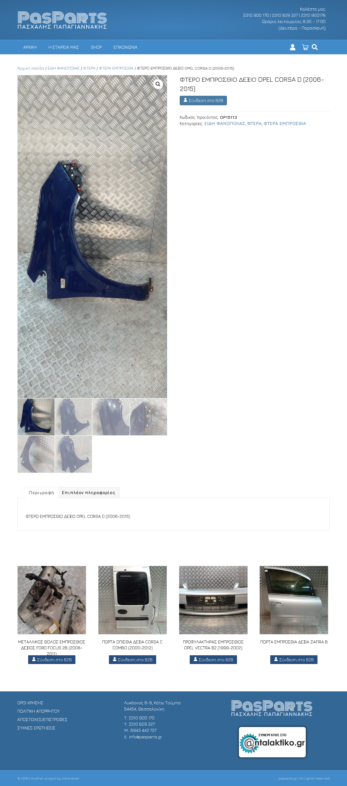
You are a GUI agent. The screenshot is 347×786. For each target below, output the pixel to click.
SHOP (96, 47)
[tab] (41, 492)
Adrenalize (70, 778)
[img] (315, 47)
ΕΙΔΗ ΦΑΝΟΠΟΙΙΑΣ (64, 68)
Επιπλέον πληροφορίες (88, 492)
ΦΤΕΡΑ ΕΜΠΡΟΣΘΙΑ (116, 68)
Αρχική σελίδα (30, 68)
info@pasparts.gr (145, 736)
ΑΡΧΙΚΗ (30, 47)
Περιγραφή (41, 492)
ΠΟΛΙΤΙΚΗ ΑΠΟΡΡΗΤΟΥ (38, 711)
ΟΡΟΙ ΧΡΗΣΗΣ (30, 702)
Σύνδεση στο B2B (205, 100)
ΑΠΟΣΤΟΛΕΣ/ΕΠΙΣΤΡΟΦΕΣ (42, 719)
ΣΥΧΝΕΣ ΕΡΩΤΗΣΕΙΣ (36, 727)
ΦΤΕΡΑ (89, 68)
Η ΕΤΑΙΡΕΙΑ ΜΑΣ (64, 47)
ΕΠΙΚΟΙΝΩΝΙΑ (125, 47)
